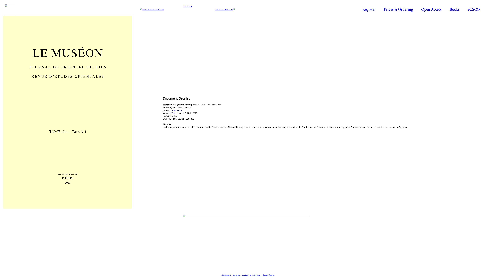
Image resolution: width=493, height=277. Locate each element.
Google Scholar (268, 275)
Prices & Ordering (398, 9)
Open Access (431, 9)
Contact (245, 275)
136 (173, 113)
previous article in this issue (153, 9)
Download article (475, 23)
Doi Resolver (255, 275)
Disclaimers (226, 275)
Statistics (236, 275)
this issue (187, 6)
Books (455, 9)
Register (369, 9)
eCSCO (474, 9)
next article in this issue (224, 9)
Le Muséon (176, 110)
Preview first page (83, 210)
